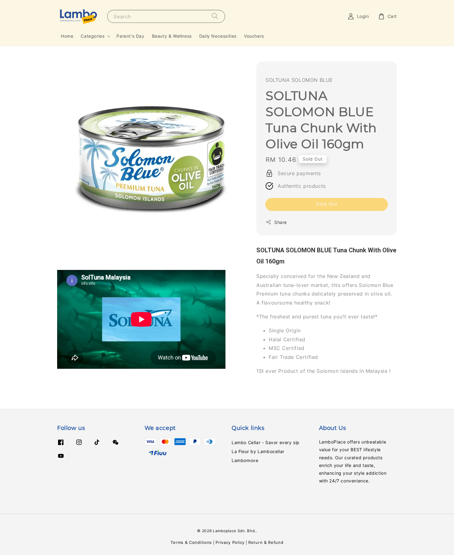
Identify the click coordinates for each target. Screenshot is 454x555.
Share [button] (280, 222)
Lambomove (245, 460)
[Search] (215, 16)
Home (67, 36)
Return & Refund (266, 542)
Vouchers (254, 36)
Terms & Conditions (191, 542)
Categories (92, 36)
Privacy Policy (230, 542)
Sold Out (326, 204)
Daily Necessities (218, 36)
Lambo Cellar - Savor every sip (266, 442)
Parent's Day (130, 36)
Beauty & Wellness (172, 36)
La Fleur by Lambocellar (258, 451)
